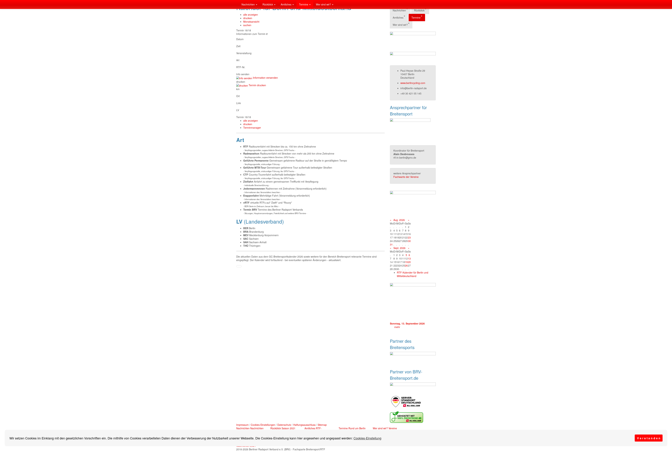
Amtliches (286, 4)
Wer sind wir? (324, 4)
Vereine (392, 428)
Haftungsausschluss (304, 424)
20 (409, 262)
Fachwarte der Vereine (406, 177)
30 (409, 241)
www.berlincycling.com (412, 83)
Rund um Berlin (357, 428)
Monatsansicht (251, 21)
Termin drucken (257, 85)
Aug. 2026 (399, 220)
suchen (247, 25)
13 (409, 258)
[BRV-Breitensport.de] (236, 4)
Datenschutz (284, 424)
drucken (247, 18)
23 (409, 237)
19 (406, 262)
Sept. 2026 (399, 248)
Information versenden (265, 77)
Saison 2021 (288, 428)
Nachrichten (248, 4)
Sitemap (322, 424)
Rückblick (268, 4)
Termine (304, 4)
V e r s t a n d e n (648, 438)
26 (406, 265)
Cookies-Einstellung (367, 438)
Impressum (242, 424)
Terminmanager (252, 127)
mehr (397, 327)
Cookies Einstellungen (263, 424)
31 (391, 244)
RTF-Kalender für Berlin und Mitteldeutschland (412, 274)
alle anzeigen (250, 14)
